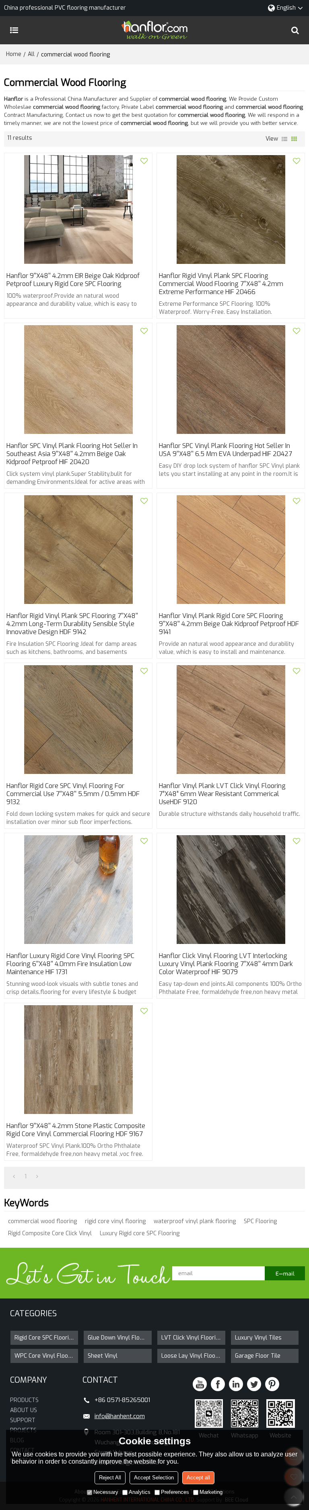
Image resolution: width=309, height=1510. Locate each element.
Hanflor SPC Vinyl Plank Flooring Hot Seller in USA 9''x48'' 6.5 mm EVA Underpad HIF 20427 (225, 450)
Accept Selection (154, 1478)
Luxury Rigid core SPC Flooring (139, 1233)
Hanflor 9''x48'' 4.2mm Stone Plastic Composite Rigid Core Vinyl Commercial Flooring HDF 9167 (75, 1130)
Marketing (211, 1492)
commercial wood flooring (42, 1221)
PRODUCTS (24, 1400)
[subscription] (285, 1273)
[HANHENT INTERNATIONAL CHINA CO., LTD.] (154, 30)
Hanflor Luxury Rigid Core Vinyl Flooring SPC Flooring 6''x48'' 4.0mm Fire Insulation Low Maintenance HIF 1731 (70, 964)
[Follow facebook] (218, 1384)
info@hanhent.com (120, 1416)
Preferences (175, 1492)
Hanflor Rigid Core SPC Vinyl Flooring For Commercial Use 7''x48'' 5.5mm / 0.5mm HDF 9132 (73, 794)
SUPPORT (22, 1420)
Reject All (110, 1478)
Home (13, 54)
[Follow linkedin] (236, 1384)
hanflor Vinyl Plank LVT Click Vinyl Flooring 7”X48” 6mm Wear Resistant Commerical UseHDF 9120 (222, 794)
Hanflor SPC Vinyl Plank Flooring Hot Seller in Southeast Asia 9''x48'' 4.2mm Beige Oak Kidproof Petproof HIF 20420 (72, 454)
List (284, 139)
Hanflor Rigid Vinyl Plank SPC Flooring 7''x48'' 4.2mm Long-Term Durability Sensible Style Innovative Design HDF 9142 (72, 624)
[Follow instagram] (272, 1384)
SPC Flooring (260, 1221)
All (31, 54)
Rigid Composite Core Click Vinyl (50, 1233)
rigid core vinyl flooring (115, 1221)
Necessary (105, 1492)
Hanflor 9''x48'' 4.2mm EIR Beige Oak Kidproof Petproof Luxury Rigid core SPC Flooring (73, 280)
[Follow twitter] (254, 1384)
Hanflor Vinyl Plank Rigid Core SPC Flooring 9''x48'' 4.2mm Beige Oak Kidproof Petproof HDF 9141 (229, 624)
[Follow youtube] (200, 1384)
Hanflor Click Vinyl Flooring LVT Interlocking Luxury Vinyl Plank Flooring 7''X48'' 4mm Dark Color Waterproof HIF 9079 (226, 964)
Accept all (198, 1478)
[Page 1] (14, 1177)
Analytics (139, 1492)
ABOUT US (23, 1410)
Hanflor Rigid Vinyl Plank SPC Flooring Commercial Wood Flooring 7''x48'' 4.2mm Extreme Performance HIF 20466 (221, 284)
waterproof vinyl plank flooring (195, 1221)
